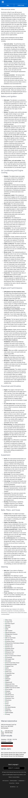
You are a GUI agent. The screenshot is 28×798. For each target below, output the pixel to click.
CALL (7, 5)
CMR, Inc (21, 774)
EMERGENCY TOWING (7, 746)
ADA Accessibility (13, 780)
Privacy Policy (11, 783)
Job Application (21, 780)
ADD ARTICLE (12, 786)
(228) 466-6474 (9, 731)
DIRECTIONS (20, 5)
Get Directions (4, 728)
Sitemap (17, 783)
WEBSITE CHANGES (14, 768)
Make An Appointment (6, 743)
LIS (17, 786)
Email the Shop (8, 732)
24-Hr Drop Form (6, 780)
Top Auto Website (16, 777)
